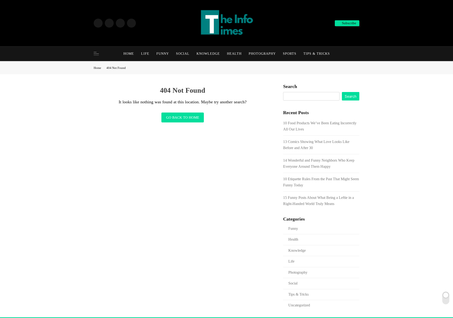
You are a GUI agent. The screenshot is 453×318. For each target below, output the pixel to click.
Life (145, 53)
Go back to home (182, 117)
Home (128, 53)
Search (290, 86)
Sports (289, 53)
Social (182, 53)
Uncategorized (299, 305)
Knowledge (208, 53)
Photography (262, 53)
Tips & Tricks (316, 53)
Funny (162, 53)
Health (234, 53)
